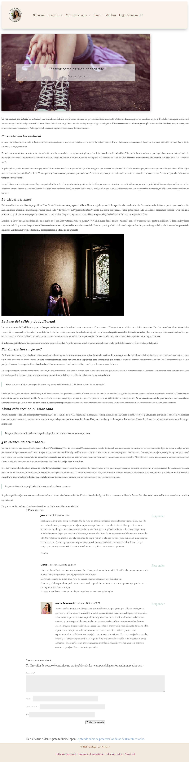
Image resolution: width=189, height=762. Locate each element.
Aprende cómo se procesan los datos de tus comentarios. (111, 739)
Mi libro (110, 15)
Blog (96, 15)
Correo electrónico (32, 707)
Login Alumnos (128, 15)
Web (27, 715)
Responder (158, 516)
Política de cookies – (115, 754)
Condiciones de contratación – (92, 754)
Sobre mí (39, 15)
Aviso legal (130, 754)
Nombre (29, 699)
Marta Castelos (79, 76)
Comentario (30, 673)
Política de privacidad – (67, 754)
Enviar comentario (95, 722)
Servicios (54, 15)
